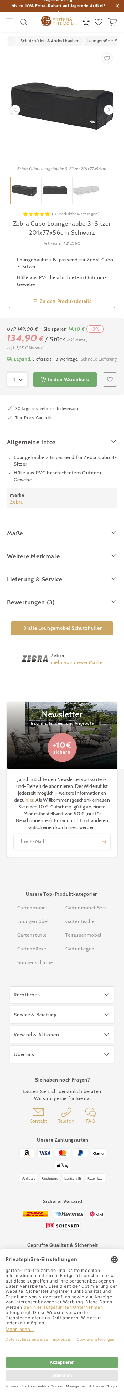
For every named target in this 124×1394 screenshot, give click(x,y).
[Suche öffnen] (24, 21)
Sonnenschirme (35, 962)
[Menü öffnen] (10, 22)
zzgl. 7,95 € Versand (25, 347)
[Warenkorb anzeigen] (113, 22)
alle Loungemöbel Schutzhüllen (65, 628)
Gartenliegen (80, 949)
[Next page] (109, 110)
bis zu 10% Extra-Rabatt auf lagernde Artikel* (59, 5)
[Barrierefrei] (87, 21)
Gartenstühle (32, 935)
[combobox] (17, 379)
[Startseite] (59, 21)
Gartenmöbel (32, 908)
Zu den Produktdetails (66, 301)
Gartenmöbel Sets (86, 908)
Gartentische (80, 921)
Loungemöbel (33, 921)
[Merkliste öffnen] (99, 22)
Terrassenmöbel (83, 935)
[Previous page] (15, 110)
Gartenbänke (31, 949)
